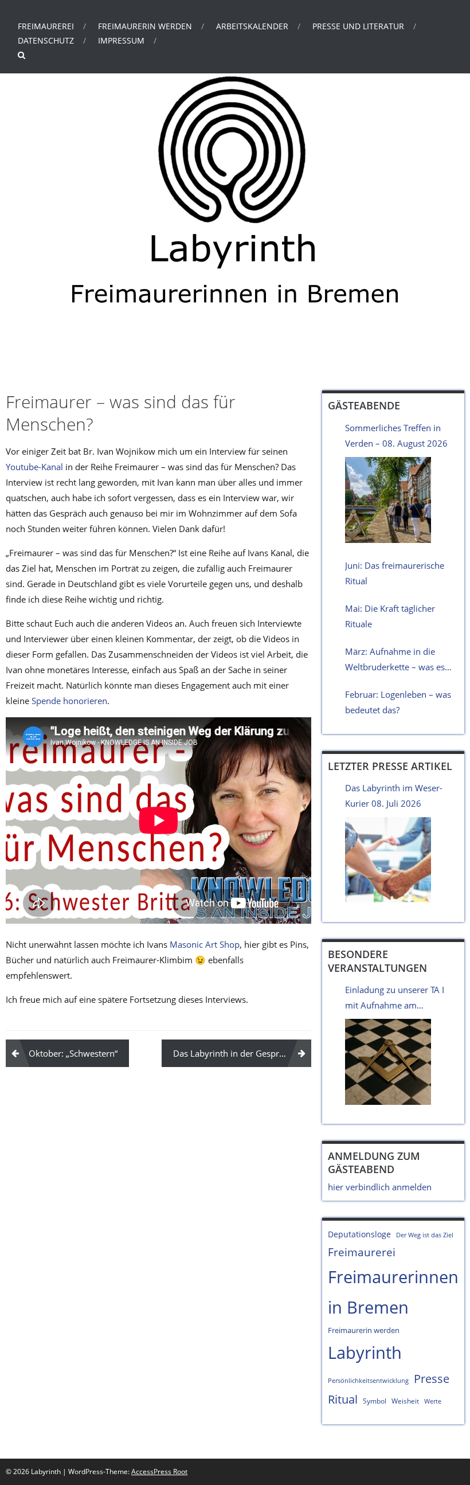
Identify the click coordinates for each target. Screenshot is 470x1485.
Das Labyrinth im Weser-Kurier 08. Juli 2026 (393, 795)
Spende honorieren (69, 700)
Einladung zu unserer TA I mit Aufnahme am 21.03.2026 (394, 998)
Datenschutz (46, 40)
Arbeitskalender (252, 26)
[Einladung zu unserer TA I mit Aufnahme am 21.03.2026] (388, 1062)
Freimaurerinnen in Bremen (393, 1292)
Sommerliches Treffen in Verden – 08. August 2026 (396, 435)
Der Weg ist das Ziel (424, 1235)
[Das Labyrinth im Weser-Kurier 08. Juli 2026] (388, 860)
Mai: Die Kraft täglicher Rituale (390, 616)
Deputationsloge (359, 1234)
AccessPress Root (159, 1471)
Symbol (374, 1401)
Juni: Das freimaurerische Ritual (394, 573)
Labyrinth (92, 353)
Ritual (343, 1399)
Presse (431, 1378)
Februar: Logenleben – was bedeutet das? (398, 702)
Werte (432, 1401)
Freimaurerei (46, 26)
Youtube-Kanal (34, 466)
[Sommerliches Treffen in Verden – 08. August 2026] (388, 500)
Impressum (121, 40)
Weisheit (405, 1401)
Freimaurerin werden (145, 26)
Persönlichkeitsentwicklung (368, 1381)
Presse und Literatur (358, 26)
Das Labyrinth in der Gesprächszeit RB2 (242, 1053)
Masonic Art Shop (205, 944)
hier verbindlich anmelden (380, 1187)
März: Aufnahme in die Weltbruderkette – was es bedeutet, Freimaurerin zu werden (396, 660)
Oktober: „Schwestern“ (73, 1053)
